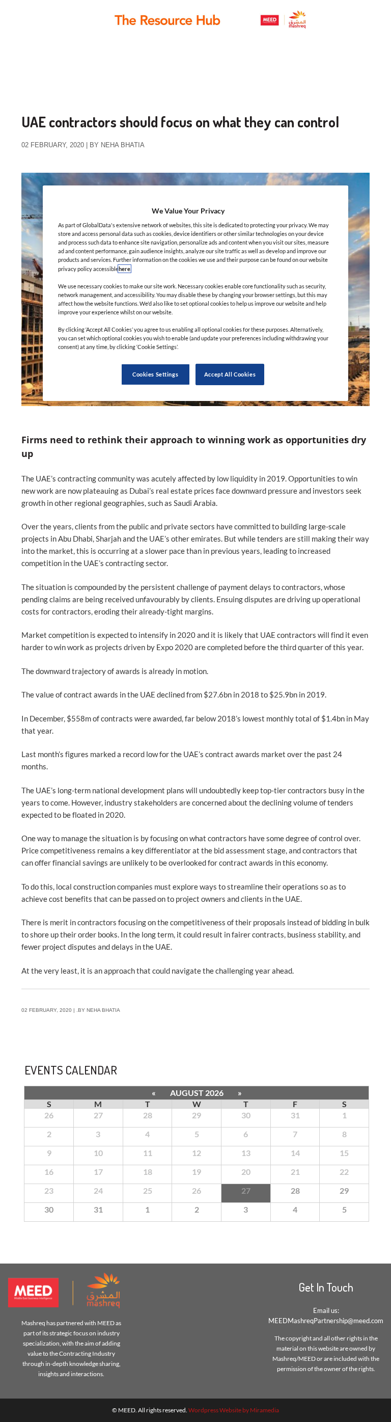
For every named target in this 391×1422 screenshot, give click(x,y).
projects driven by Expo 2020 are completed (169, 647)
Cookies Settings (155, 374)
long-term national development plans (121, 790)
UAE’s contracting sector (124, 563)
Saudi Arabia (195, 502)
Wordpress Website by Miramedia (233, 1410)
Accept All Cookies (230, 374)
